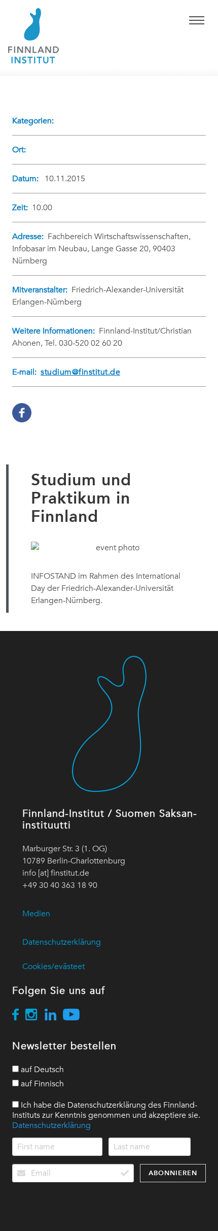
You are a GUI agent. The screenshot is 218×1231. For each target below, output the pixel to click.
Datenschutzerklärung (61, 942)
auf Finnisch (41, 1084)
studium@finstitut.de (80, 372)
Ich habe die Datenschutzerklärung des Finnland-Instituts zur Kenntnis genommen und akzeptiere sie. (106, 1115)
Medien (36, 914)
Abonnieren (173, 1173)
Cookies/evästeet (53, 966)
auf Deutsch (41, 1069)
